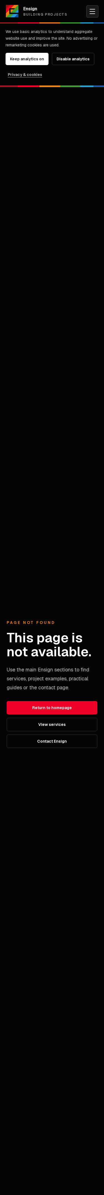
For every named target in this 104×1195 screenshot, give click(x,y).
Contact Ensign (52, 741)
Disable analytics (73, 58)
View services (52, 724)
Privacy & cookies (25, 74)
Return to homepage (52, 707)
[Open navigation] (92, 11)
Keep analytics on (27, 58)
